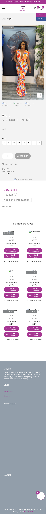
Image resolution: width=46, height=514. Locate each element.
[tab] (23, 190)
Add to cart (22, 156)
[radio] (4, 143)
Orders (7, 396)
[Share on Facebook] (8, 483)
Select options (12, 250)
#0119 (34, 279)
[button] (9, 164)
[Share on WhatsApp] (8, 490)
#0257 (34, 240)
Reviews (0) (10, 194)
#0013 (11, 279)
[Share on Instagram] (8, 494)
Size (3, 138)
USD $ (40, 14)
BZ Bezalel (28, 511)
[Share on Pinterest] (8, 487)
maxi (8, 173)
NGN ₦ (40, 18)
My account (8, 391)
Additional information (17, 199)
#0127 (11, 240)
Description (10, 189)
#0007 (11, 318)
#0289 (34, 318)
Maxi (12, 171)
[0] (35, 8)
